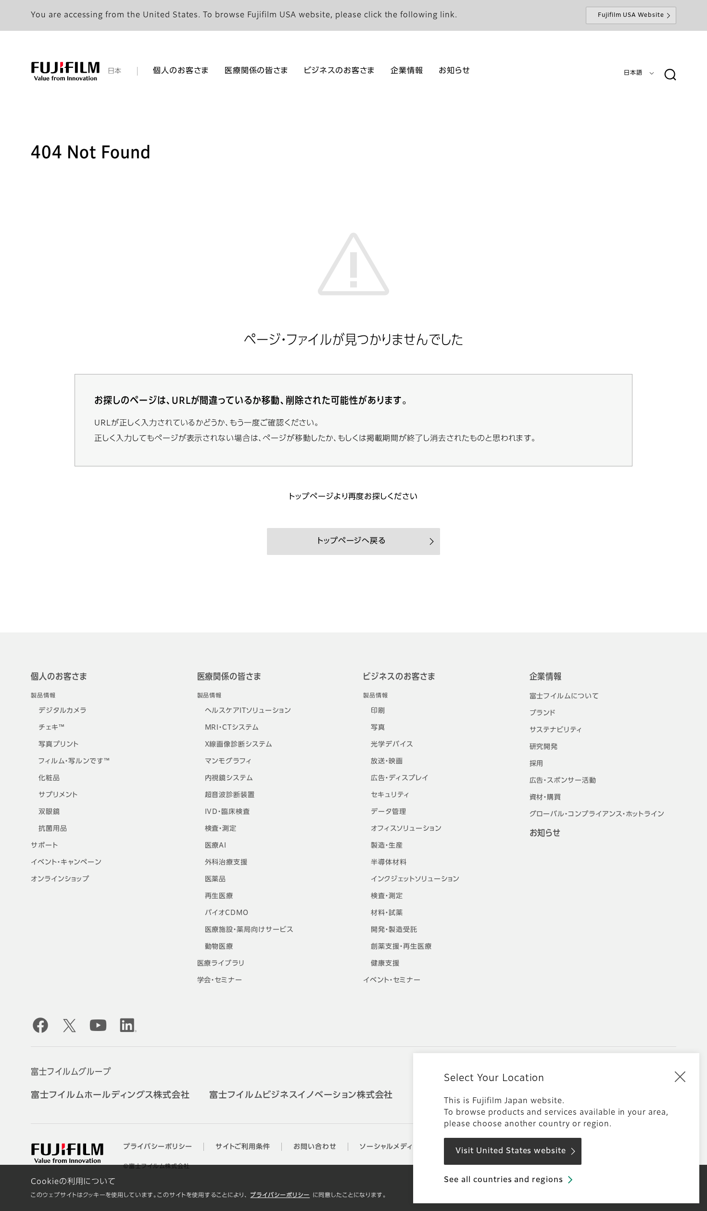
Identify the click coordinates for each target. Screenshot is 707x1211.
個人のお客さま (59, 677)
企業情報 (546, 677)
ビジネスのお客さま (399, 677)
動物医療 (219, 946)
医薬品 (216, 879)
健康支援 (385, 963)
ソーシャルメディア (390, 1147)
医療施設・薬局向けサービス (249, 930)
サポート (44, 845)
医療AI (216, 845)
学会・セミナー (220, 980)
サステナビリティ (556, 730)
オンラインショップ (60, 879)
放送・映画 (387, 761)
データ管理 (388, 812)
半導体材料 (389, 862)
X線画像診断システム (239, 744)
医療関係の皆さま (229, 677)
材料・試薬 (387, 913)
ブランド (543, 713)
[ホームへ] (65, 71)
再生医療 (219, 896)
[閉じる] (680, 1076)
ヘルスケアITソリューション (248, 711)
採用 (537, 763)
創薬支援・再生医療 (401, 946)
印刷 (378, 711)
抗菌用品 (52, 828)
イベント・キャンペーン (66, 862)
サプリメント (58, 795)
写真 (378, 727)
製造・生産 (387, 845)
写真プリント (58, 744)
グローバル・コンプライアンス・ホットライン (597, 814)
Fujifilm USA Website (631, 15)
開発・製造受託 (394, 930)
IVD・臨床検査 (228, 812)
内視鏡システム (229, 778)
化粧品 (49, 778)
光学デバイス (392, 744)
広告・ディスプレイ (400, 778)
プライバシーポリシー (280, 1195)
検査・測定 (221, 828)
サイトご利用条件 (243, 1147)
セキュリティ (390, 795)
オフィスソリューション (406, 828)
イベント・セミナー (392, 980)
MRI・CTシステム (232, 727)
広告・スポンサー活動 (563, 780)
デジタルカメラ (62, 711)
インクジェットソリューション (415, 879)
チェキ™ (51, 727)
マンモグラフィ (228, 761)
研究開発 (544, 747)
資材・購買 (546, 797)
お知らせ (545, 833)
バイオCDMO (227, 913)
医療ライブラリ (221, 963)
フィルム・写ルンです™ (74, 761)
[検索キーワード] (670, 75)
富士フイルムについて (565, 696)
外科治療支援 (226, 862)
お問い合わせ (315, 1147)
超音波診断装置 (230, 795)
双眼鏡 (49, 812)
